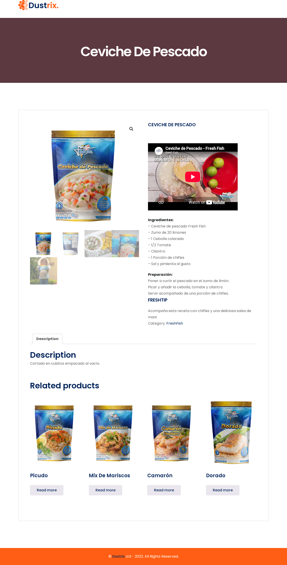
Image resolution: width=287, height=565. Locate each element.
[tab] (47, 339)
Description (47, 338)
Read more (47, 490)
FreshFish (174, 323)
